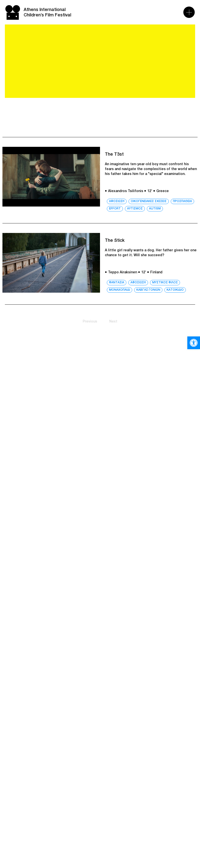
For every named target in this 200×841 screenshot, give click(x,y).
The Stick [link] (115, 240)
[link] (193, 342)
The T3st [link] (114, 154)
